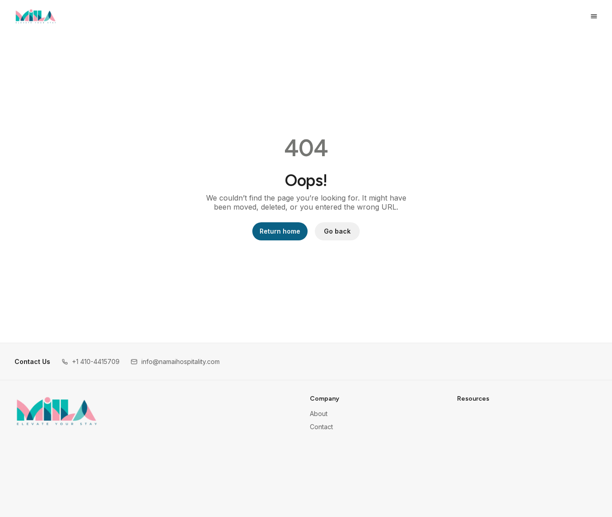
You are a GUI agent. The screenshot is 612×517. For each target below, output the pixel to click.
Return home (280, 231)
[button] (90, 361)
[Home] (56, 411)
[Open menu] (594, 16)
